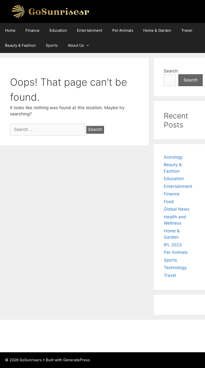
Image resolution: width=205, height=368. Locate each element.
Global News (177, 209)
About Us (76, 45)
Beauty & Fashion (20, 45)
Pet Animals (122, 30)
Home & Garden (157, 30)
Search (171, 70)
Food (169, 201)
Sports (52, 45)
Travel (186, 30)
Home (10, 30)
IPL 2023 (173, 244)
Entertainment (89, 30)
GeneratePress (76, 360)
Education (58, 30)
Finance (33, 30)
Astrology (173, 157)
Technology (175, 267)
